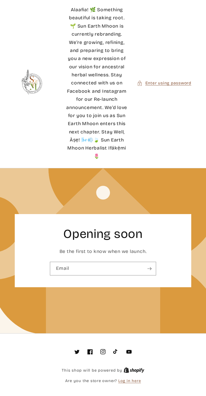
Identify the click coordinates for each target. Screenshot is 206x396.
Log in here (129, 381)
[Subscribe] (149, 269)
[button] (164, 83)
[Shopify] (134, 370)
